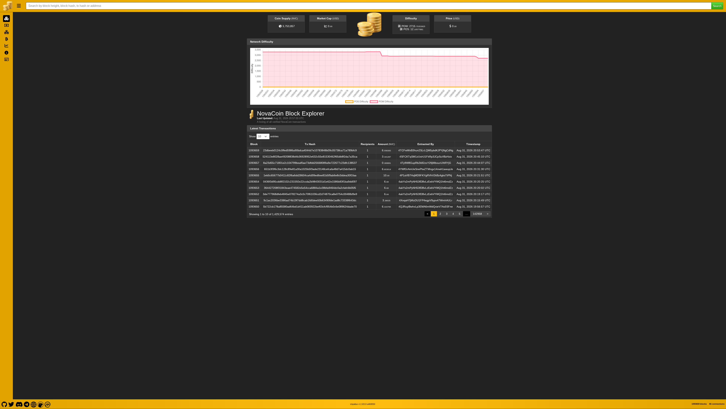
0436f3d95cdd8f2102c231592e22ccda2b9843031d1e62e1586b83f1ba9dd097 (310, 181)
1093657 (254, 162)
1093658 (254, 156)
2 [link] (440, 213)
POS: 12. (413, 29)
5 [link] (459, 213)
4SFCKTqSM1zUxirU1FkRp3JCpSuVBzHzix (425, 156)
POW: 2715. (413, 26)
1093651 (254, 200)
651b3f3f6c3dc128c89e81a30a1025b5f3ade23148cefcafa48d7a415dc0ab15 (310, 169)
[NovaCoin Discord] (19, 404)
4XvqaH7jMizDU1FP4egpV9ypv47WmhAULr (425, 200)
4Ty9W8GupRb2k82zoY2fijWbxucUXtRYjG (425, 162)
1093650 (254, 206)
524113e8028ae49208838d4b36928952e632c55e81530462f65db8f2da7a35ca (310, 156)
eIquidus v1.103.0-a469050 (362, 404)
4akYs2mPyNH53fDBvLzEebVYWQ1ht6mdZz (426, 181)
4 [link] (453, 213)
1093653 (254, 187)
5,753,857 (289, 26)
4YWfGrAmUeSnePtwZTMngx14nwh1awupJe (425, 169)
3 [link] (447, 213)
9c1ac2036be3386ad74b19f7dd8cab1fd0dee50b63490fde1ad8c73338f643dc (310, 200)
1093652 (254, 194)
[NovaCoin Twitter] (11, 404)
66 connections (716, 404)
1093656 (254, 169)
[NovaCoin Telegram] (27, 404)
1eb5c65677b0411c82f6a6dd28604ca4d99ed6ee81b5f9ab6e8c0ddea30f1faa (310, 175)
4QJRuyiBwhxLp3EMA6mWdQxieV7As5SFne (426, 206)
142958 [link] (477, 213)
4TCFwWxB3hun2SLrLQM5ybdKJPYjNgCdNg (425, 150)
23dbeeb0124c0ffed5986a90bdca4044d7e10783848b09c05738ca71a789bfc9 (310, 150)
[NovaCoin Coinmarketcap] (47, 404)
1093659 (254, 150)
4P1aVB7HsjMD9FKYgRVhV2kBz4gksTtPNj (426, 175)
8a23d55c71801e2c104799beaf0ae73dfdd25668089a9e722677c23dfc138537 (310, 162)
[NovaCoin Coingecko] (40, 404)
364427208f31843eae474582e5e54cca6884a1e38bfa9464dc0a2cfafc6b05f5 (310, 187)
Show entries (263, 136)
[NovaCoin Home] (7, 6)
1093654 (254, 181)
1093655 (254, 175)
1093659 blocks (699, 404)
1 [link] (434, 213)
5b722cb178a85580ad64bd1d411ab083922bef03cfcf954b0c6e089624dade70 (310, 206)
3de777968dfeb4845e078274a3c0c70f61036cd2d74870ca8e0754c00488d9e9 (310, 194)
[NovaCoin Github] (4, 404)
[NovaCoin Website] (33, 404)
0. (330, 26)
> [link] (487, 213)
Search (717, 5)
